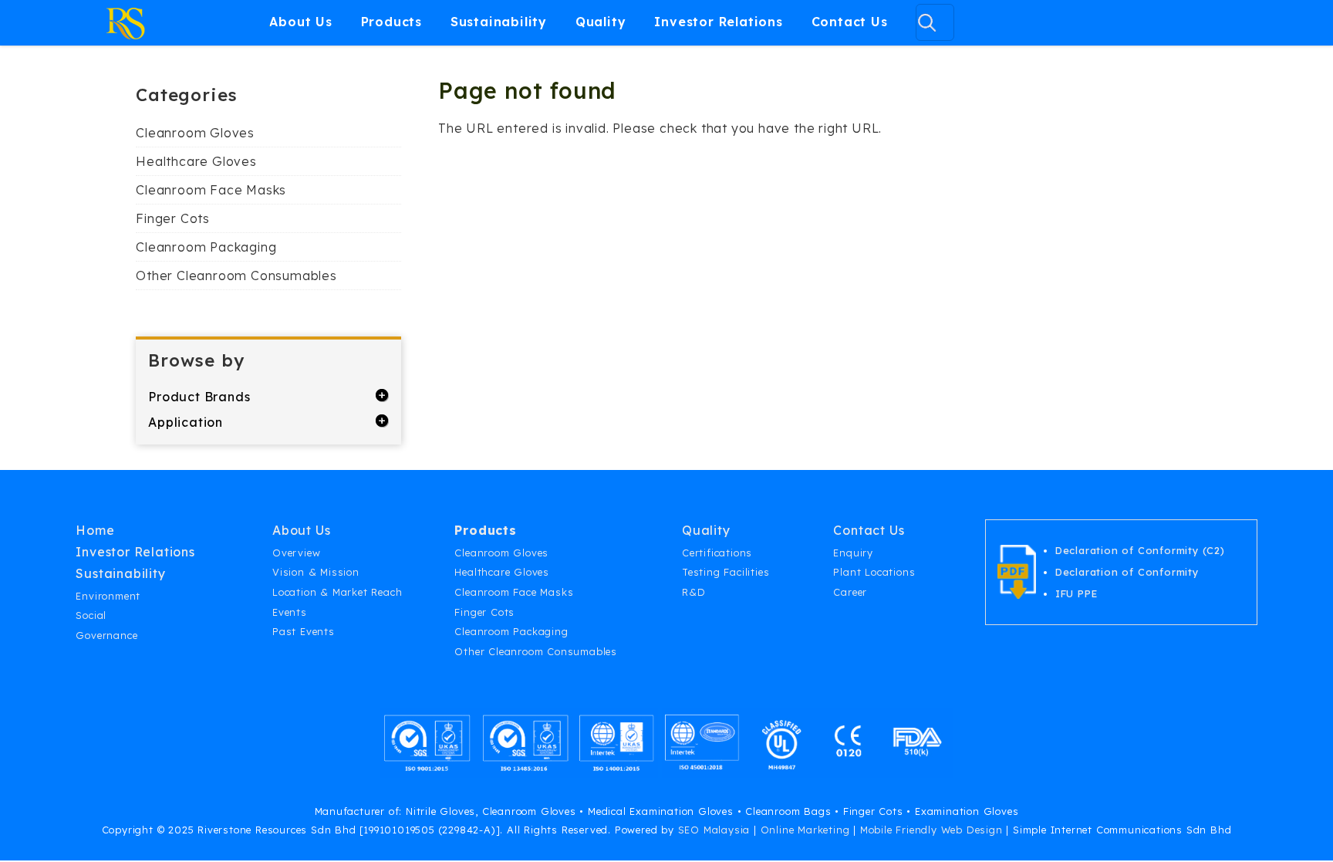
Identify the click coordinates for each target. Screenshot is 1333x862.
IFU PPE (1076, 593)
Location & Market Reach (337, 592)
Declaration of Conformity (1127, 572)
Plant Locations (874, 572)
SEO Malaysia (714, 829)
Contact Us (850, 21)
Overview (296, 552)
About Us (300, 21)
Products (391, 21)
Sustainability (499, 21)
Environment (108, 596)
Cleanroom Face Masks (211, 190)
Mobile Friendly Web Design (931, 829)
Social (91, 615)
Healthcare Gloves (196, 161)
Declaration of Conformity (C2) (1140, 550)
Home (95, 530)
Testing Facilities (725, 572)
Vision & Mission (315, 572)
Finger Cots (173, 218)
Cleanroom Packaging (206, 247)
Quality (600, 21)
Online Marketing (805, 829)
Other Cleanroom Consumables (236, 275)
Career (850, 592)
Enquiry (853, 552)
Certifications (717, 552)
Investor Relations (718, 21)
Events (289, 612)
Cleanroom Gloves (195, 132)
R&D (693, 592)
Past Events (303, 631)
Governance (106, 635)
